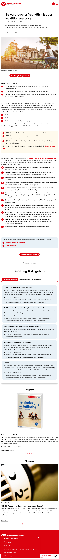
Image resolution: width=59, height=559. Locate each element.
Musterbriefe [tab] (36, 279)
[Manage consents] (55, 555)
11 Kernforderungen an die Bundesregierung (41, 158)
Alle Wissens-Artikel (28, 254)
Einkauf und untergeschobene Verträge (18, 287)
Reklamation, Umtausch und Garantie (17, 342)
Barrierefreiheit (46, 555)
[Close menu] (38, 537)
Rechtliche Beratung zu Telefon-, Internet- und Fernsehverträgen (27, 308)
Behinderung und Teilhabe (10, 435)
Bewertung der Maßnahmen (15, 243)
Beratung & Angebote (19, 76)
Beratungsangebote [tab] (10, 279)
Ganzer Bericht (11, 246)
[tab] (27, 453)
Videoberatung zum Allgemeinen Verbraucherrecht (22, 326)
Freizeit (6, 363)
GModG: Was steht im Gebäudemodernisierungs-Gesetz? (22, 506)
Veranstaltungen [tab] (24, 279)
